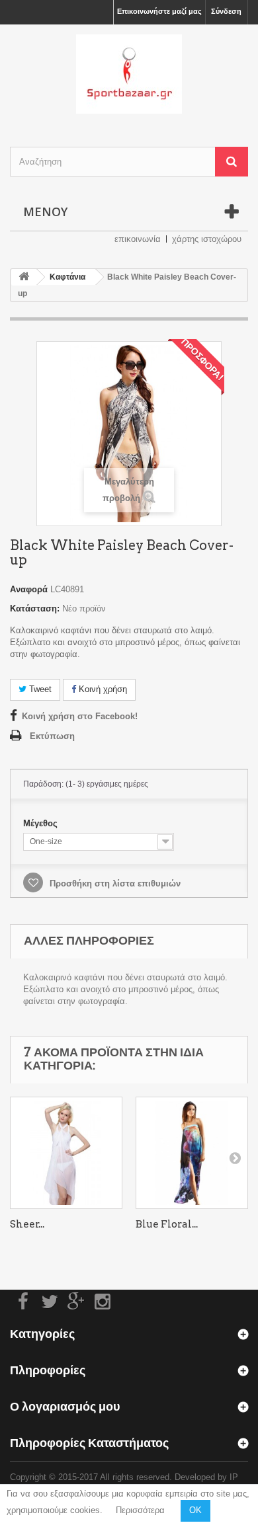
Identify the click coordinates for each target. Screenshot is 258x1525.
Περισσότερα (140, 1510)
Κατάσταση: (35, 608)
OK (195, 1510)
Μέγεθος (41, 823)
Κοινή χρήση (101, 689)
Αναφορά (29, 589)
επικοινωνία (137, 239)
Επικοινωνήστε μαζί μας (159, 11)
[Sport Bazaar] (129, 74)
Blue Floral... (167, 1224)
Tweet (39, 689)
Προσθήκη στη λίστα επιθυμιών (114, 883)
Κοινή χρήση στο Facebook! (80, 716)
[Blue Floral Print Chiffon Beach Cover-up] (192, 1153)
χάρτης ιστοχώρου (206, 239)
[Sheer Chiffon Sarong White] (66, 1153)
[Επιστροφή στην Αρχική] (23, 277)
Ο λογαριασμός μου (65, 1406)
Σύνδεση (226, 11)
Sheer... (27, 1224)
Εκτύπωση (52, 736)
